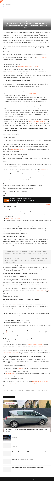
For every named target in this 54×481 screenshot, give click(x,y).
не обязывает (14, 304)
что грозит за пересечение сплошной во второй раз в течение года (29, 383)
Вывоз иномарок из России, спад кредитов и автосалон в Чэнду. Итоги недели (30, 436)
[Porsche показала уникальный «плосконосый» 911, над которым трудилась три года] (7, 445)
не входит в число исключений (35, 344)
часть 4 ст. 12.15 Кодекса (41, 57)
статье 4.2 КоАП (46, 204)
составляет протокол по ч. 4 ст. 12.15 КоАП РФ (25, 93)
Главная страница (7, 4)
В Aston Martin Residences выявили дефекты (22, 459)
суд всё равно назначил (38, 376)
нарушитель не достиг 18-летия (12, 218)
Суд (46, 390)
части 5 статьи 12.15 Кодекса (42, 290)
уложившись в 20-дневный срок (10, 352)
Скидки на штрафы (30, 390)
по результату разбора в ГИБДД (37, 121)
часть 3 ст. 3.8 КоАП (16, 248)
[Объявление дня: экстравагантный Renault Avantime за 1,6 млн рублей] (27, 416)
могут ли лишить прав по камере (35, 385)
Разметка (21, 390)
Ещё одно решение (10, 373)
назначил (21, 368)
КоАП (16, 390)
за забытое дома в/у (39, 173)
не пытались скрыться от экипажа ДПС (36, 213)
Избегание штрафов (8, 390)
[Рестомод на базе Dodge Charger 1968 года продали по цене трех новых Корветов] (7, 453)
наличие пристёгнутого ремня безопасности (33, 280)
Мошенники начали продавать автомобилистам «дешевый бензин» (28, 467)
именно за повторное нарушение (19, 149)
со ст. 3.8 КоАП (13, 71)
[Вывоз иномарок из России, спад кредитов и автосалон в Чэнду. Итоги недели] (7, 437)
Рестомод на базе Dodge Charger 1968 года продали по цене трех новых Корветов (31, 451)
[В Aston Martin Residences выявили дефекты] (7, 461)
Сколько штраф (39, 390)
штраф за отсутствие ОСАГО (19, 56)
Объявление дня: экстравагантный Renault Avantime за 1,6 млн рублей (26, 429)
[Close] (1, 1)
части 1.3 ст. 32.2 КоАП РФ (42, 346)
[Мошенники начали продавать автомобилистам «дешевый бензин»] (7, 469)
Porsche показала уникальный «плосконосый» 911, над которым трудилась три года (30, 444)
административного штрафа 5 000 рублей (28, 66)
